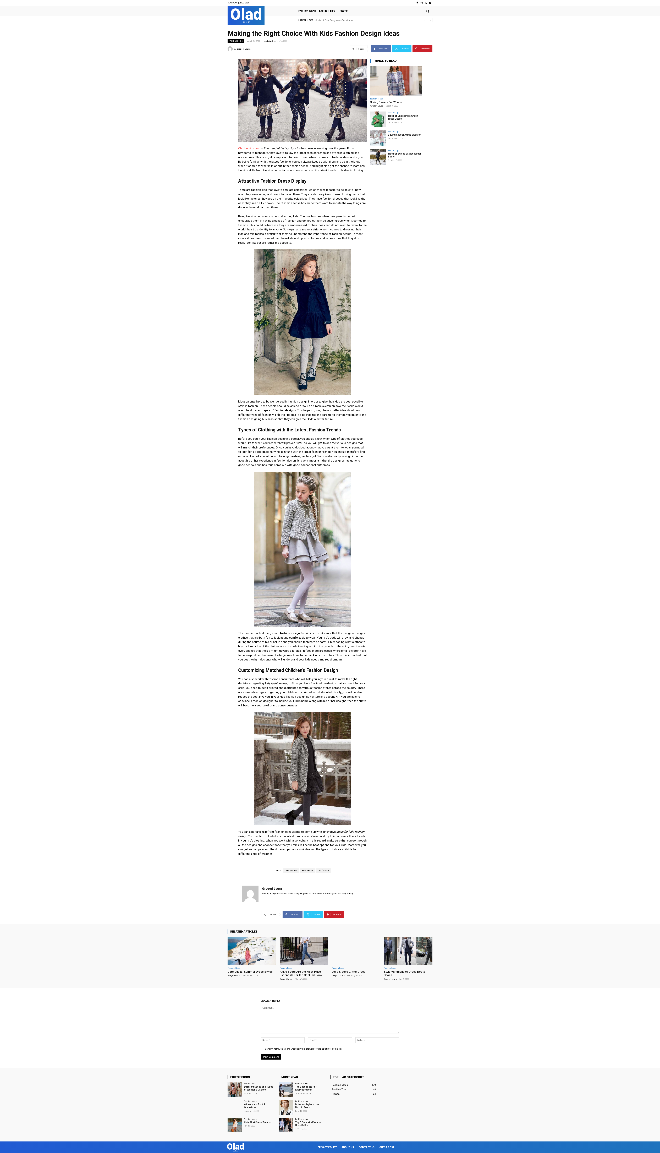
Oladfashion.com (249, 148)
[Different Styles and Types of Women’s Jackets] (235, 1089)
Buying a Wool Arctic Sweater (404, 134)
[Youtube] (430, 3)
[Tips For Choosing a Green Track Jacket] (378, 119)
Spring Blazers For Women (386, 102)
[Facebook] (417, 3)
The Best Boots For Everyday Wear (306, 1088)
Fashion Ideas (376, 99)
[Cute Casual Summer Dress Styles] (252, 951)
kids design (307, 870)
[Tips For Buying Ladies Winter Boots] (378, 157)
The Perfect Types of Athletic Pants (333, 20)
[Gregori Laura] (231, 48)
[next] (430, 20)
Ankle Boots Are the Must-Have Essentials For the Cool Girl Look (301, 973)
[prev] (425, 20)
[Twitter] (426, 3)
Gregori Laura (243, 48)
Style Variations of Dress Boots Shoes (404, 973)
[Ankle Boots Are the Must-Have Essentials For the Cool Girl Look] (304, 951)
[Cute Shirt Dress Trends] (235, 1125)
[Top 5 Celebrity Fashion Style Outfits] (286, 1125)
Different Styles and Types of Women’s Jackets (258, 1088)
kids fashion (323, 870)
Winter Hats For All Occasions (254, 1106)
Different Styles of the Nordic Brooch (307, 1106)
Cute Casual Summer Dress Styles (250, 971)
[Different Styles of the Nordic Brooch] (286, 1107)
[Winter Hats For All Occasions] (235, 1107)
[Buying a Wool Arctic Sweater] (378, 138)
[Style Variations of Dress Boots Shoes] (408, 951)
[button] (427, 11)
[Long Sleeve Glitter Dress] (356, 951)
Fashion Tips (236, 41)
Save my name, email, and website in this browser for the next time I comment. (303, 1049)
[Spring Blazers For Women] (396, 81)
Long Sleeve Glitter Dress (348, 971)
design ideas (291, 870)
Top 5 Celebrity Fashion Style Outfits (308, 1124)
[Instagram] (421, 3)
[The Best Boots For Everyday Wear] (286, 1089)
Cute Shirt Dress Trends (257, 1122)
